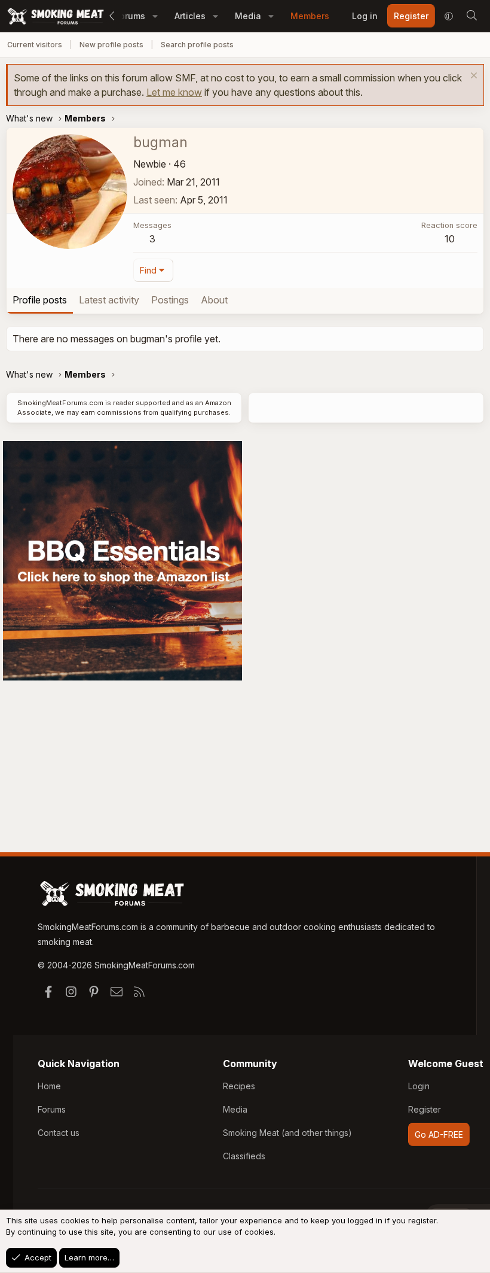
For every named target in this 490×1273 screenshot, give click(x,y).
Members (309, 16)
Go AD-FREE (439, 1134)
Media (248, 16)
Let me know (174, 92)
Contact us (58, 1133)
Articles (190, 16)
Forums (52, 1109)
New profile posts (111, 44)
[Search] (471, 16)
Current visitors (34, 44)
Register (424, 1109)
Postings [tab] (170, 300)
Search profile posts (197, 44)
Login (419, 1086)
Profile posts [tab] (40, 300)
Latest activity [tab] (109, 300)
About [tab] (214, 300)
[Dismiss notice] (472, 77)
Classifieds (244, 1156)
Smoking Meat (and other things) (287, 1133)
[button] (155, 15)
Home (49, 1086)
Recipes (239, 1086)
